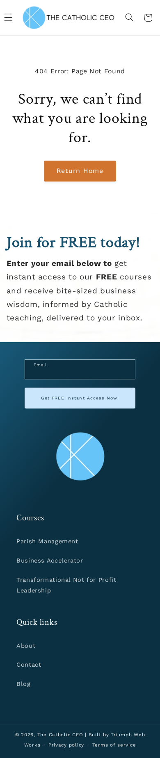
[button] (129, 17)
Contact (28, 664)
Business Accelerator (49, 560)
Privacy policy (66, 745)
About (25, 645)
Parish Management (47, 541)
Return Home (80, 171)
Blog (23, 684)
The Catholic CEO (60, 735)
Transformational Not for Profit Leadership (66, 585)
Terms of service (114, 745)
